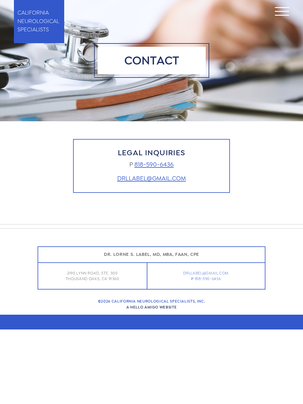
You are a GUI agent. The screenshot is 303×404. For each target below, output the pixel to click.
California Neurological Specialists (38, 21)
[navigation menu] (282, 12)
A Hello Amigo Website (151, 307)
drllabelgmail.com (151, 178)
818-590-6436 (154, 164)
